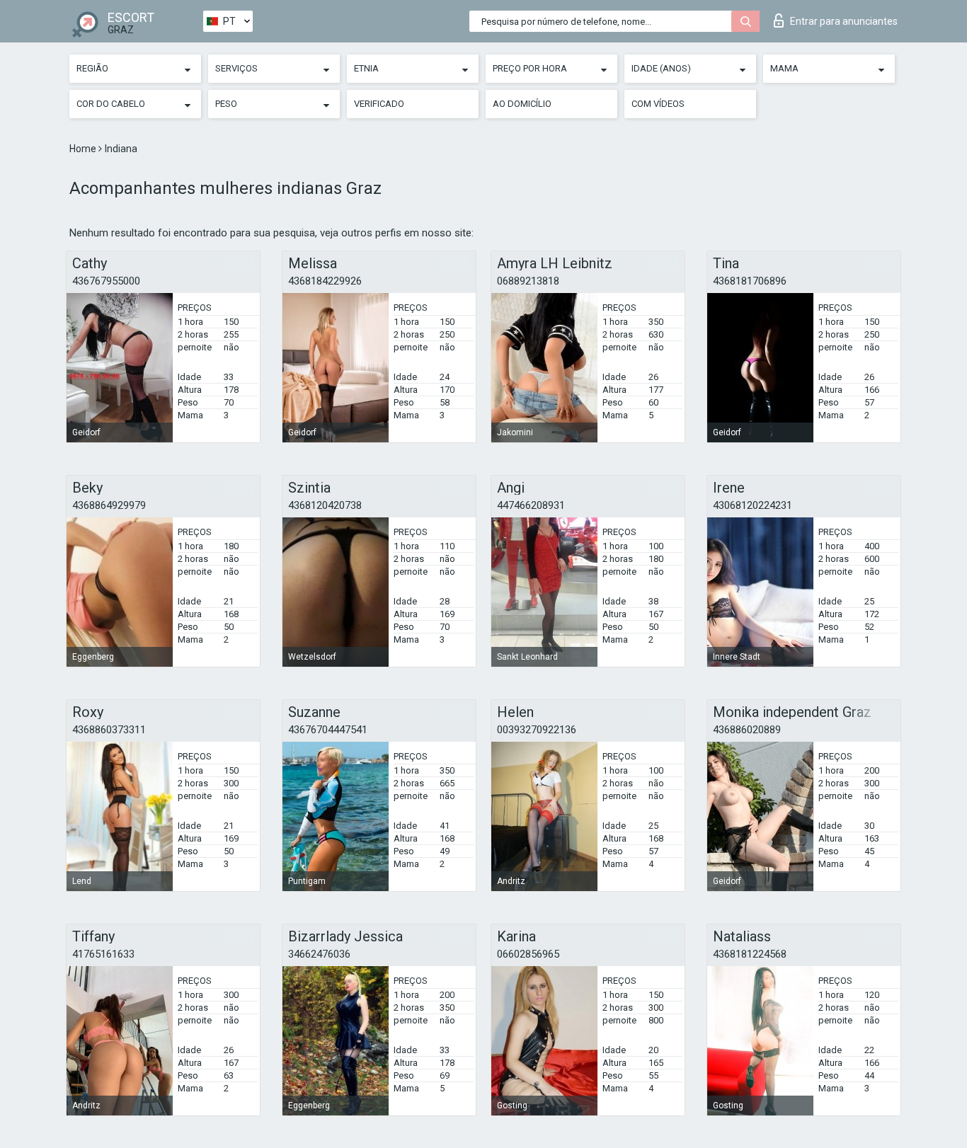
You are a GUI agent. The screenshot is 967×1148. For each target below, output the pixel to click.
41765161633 (103, 954)
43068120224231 (752, 505)
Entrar (844, 21)
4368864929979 (109, 505)
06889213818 (528, 281)
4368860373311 (109, 729)
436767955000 (106, 281)
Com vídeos (658, 103)
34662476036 (319, 954)
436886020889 (747, 729)
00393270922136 (536, 729)
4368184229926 (325, 281)
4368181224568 (749, 954)
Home (83, 148)
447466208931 (531, 505)
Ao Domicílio (522, 103)
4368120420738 (325, 505)
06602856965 (528, 954)
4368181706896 (749, 281)
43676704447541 (327, 729)
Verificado (379, 103)
